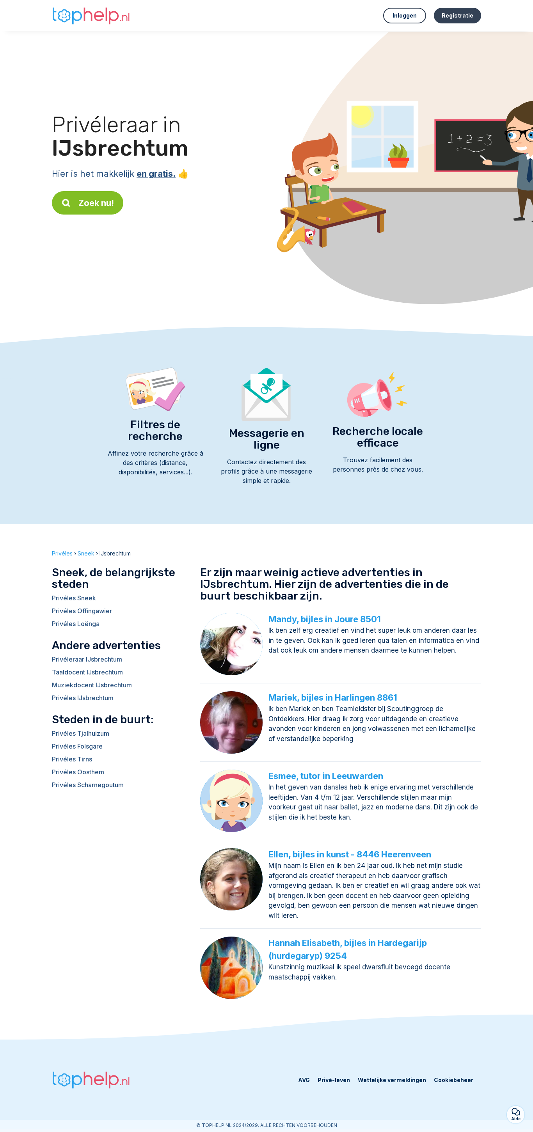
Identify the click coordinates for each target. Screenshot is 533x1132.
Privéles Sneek (74, 598)
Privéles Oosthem (78, 772)
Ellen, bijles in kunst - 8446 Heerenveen (349, 854)
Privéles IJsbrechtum (83, 698)
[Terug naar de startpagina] (91, 16)
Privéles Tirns (72, 759)
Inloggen (405, 15)
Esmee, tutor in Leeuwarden (325, 776)
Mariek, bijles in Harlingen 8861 (332, 697)
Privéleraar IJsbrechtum (87, 659)
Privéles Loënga (75, 624)
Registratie (457, 15)
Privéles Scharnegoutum (88, 785)
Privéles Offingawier (82, 611)
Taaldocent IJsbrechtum (87, 672)
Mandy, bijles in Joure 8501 (324, 619)
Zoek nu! (96, 203)
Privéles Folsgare (77, 746)
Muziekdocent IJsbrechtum (92, 685)
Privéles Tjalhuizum (80, 733)
